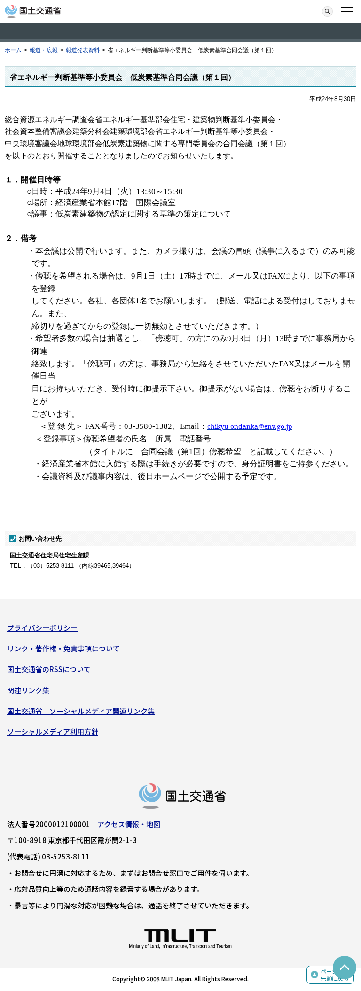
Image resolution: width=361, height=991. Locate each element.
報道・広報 (44, 50)
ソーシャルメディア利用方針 (52, 731)
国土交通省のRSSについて (49, 669)
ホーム (13, 50)
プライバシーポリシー (42, 628)
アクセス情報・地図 (128, 824)
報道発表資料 (83, 50)
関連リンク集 (28, 690)
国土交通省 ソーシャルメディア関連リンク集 (81, 711)
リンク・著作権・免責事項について (63, 648)
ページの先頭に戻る (335, 975)
